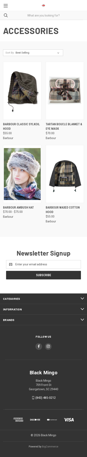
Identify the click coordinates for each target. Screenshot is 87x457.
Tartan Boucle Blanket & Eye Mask (64, 126)
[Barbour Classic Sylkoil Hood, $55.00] (22, 91)
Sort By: (9, 52)
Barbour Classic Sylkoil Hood (21, 126)
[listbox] (38, 53)
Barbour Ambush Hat (18, 207)
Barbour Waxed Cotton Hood (63, 210)
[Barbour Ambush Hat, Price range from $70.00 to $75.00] (22, 174)
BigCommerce (50, 446)
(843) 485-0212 (45, 398)
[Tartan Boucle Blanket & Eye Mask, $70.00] (65, 91)
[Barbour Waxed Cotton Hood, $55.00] (65, 174)
